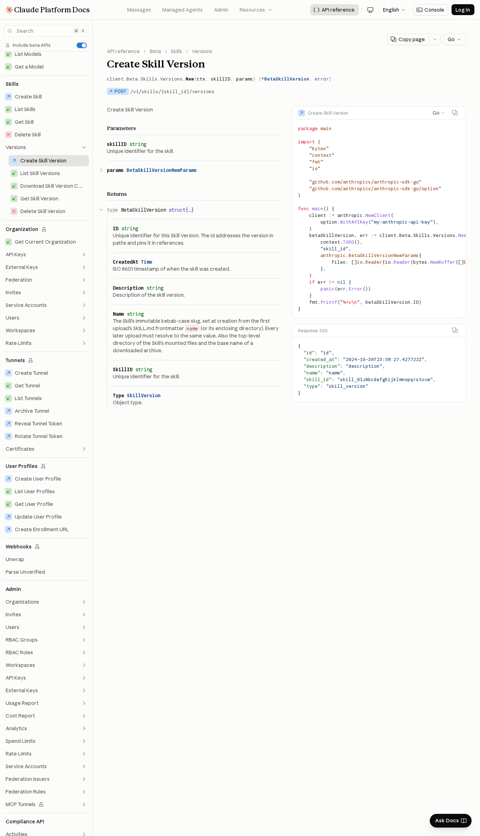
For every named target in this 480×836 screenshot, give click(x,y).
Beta (155, 51)
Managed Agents (182, 10)
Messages (139, 10)
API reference (123, 51)
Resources (256, 10)
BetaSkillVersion (286, 79)
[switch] (82, 45)
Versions (202, 51)
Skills (176, 51)
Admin (221, 10)
